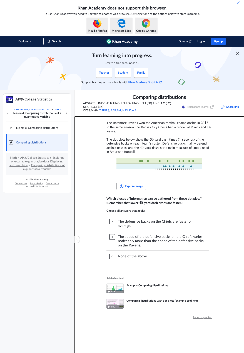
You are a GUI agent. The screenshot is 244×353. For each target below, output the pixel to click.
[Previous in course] (8, 113)
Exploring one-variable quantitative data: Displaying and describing (36, 161)
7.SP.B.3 (104, 110)
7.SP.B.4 (116, 110)
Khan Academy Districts (143, 82)
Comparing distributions (31, 142)
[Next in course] (66, 113)
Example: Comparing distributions (37, 127)
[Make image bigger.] (159, 169)
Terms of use (21, 183)
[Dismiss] (238, 3)
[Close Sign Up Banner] (237, 53)
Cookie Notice (52, 183)
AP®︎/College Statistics (34, 157)
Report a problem (202, 317)
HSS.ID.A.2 (129, 110)
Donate (183, 41)
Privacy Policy (36, 183)
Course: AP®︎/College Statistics (32, 110)
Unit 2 (57, 110)
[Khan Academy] (122, 41)
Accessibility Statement (37, 186)
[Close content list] (77, 239)
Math (13, 157)
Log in (201, 41)
